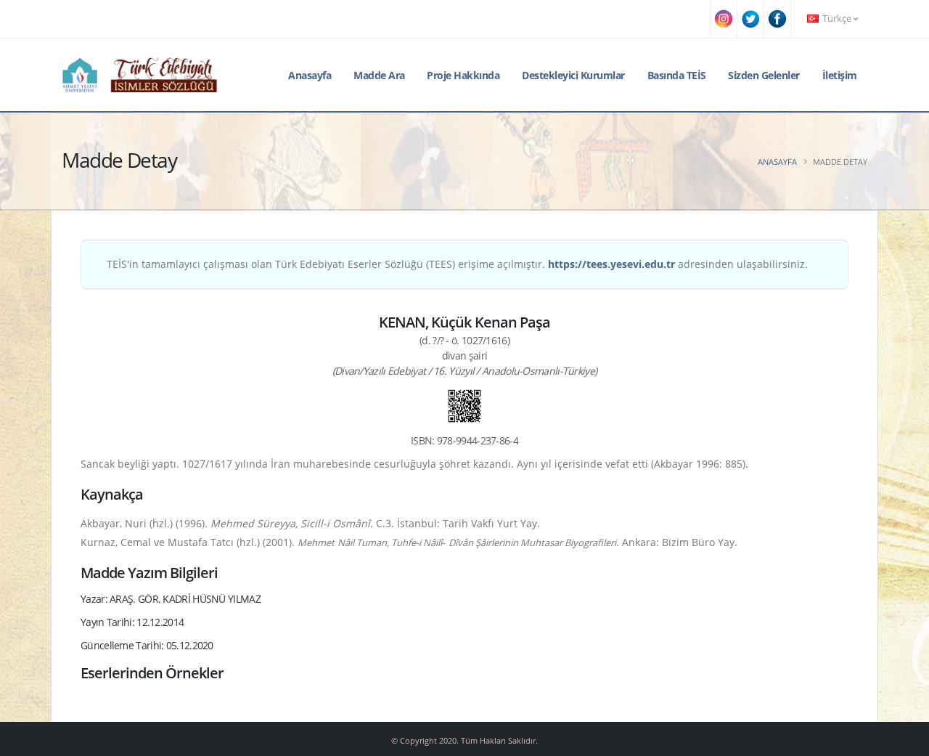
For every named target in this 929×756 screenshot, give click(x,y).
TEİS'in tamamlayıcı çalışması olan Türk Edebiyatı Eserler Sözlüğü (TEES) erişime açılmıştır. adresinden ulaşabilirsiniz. (457, 264)
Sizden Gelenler (764, 75)
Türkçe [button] (837, 18)
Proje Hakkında (463, 75)
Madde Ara (379, 75)
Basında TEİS (676, 75)
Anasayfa (309, 75)
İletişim (839, 75)
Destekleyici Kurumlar (573, 75)
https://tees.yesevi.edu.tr (611, 264)
